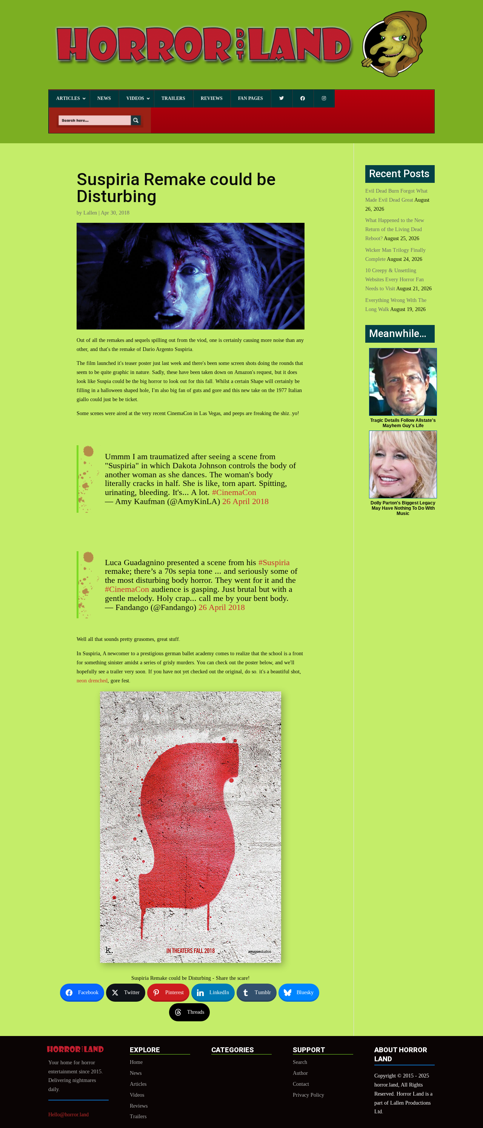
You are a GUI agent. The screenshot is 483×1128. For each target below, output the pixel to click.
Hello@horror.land (68, 1114)
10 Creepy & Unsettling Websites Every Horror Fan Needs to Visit (394, 279)
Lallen (90, 213)
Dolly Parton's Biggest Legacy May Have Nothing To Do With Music (403, 508)
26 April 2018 (245, 501)
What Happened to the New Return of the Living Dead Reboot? (394, 229)
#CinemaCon (234, 492)
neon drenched (92, 681)
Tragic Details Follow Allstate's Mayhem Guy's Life (403, 423)
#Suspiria (274, 562)
